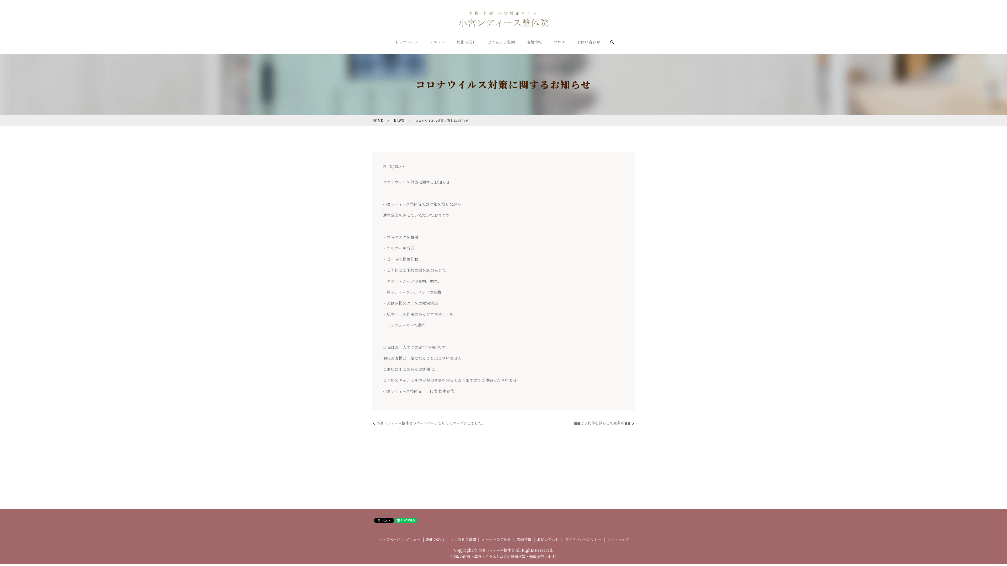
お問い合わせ (588, 42)
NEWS (399, 120)
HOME (377, 120)
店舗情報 (534, 42)
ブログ (559, 42)
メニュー (437, 42)
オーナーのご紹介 (496, 539)
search (612, 42)
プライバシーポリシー (583, 539)
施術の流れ (466, 42)
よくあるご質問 (501, 42)
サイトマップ (618, 539)
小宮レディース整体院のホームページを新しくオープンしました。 (430, 423)
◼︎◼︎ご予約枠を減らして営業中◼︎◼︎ (602, 423)
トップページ (406, 42)
